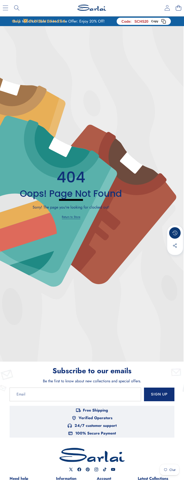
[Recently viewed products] (175, 233)
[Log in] (167, 7)
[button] (178, 7)
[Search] (16, 7)
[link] (71, 217)
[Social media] (175, 245)
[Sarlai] (91, 8)
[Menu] (5, 7)
